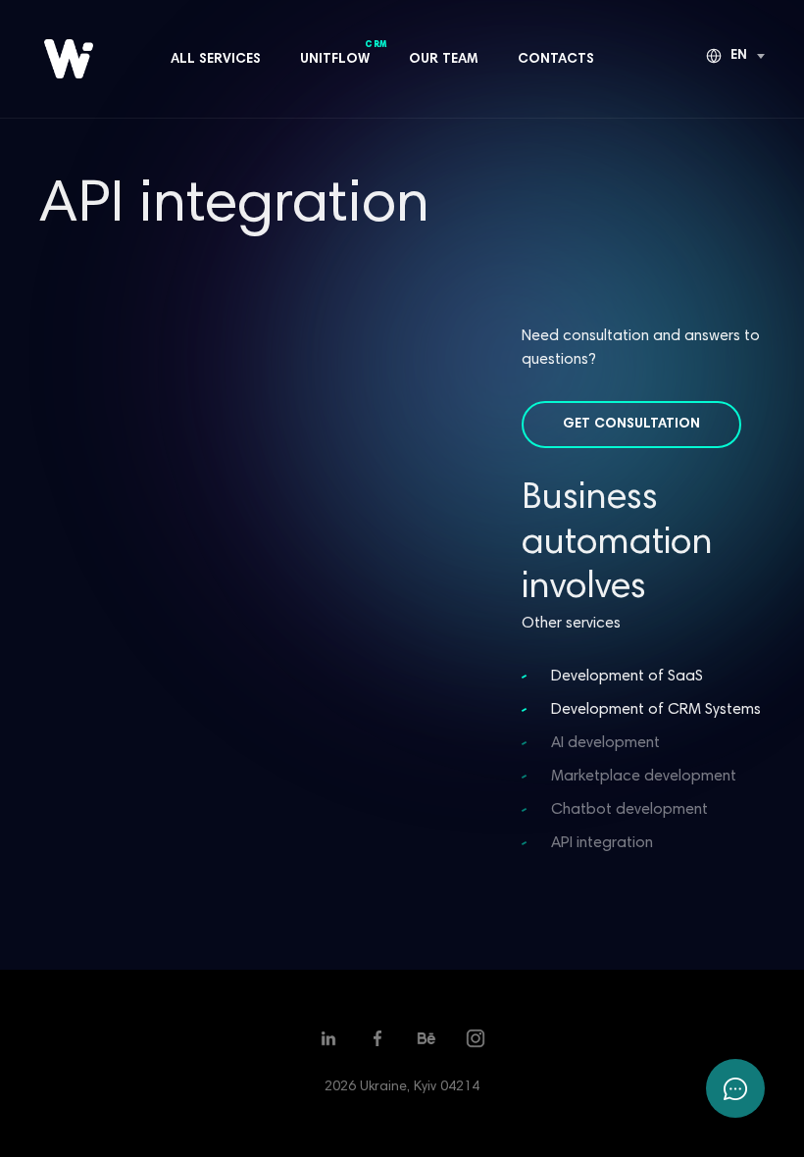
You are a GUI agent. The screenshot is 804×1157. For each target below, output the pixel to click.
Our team (443, 60)
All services (216, 60)
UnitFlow (335, 58)
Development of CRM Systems (656, 710)
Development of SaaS (627, 676)
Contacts (556, 60)
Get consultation (631, 424)
